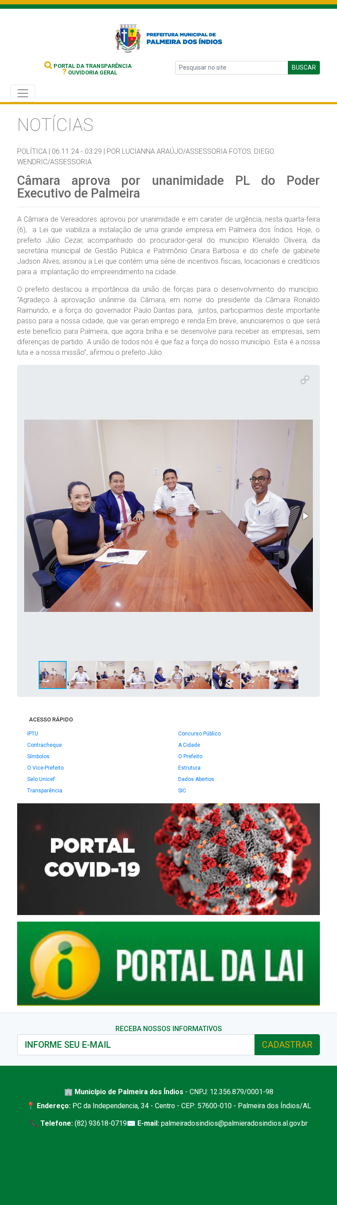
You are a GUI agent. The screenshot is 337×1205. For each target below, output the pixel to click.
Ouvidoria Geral (89, 72)
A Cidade (189, 745)
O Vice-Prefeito (45, 768)
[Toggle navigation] (23, 93)
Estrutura (189, 768)
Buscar (304, 67)
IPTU (32, 734)
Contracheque (44, 745)
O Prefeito (190, 756)
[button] (305, 380)
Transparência (44, 791)
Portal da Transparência (92, 66)
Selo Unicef (41, 779)
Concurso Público (199, 734)
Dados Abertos (196, 779)
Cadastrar (287, 1044)
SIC (182, 791)
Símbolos (38, 756)
